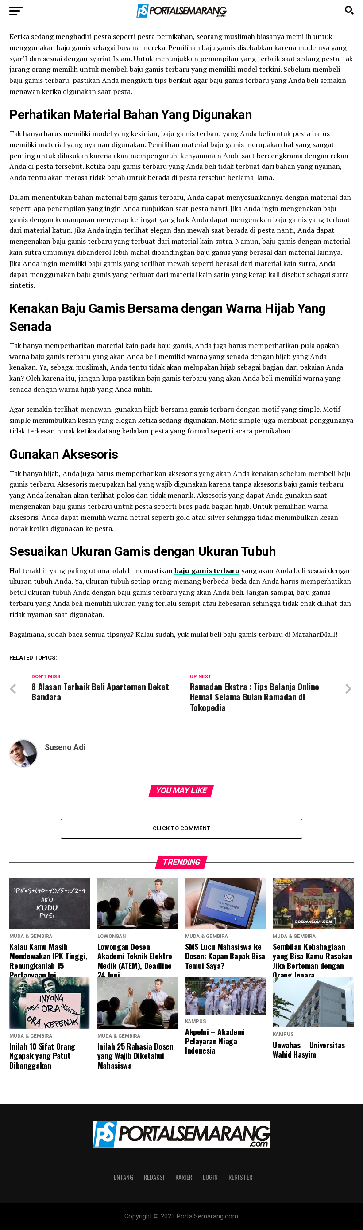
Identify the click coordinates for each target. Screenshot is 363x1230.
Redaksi (154, 1177)
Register (240, 1177)
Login (210, 1177)
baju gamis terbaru (206, 570)
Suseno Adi (65, 747)
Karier (183, 1177)
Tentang (121, 1177)
